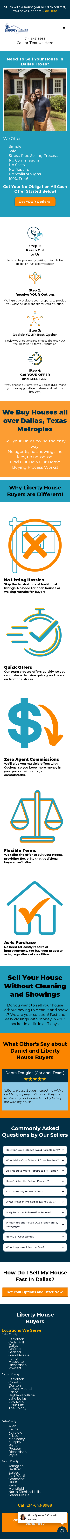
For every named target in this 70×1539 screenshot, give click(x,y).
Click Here (49, 11)
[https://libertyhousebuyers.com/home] (17, 28)
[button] (64, 28)
